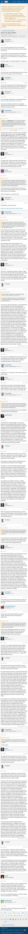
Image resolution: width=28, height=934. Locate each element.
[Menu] (2, 1)
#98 (26, 203)
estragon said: (5, 737)
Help (22, 930)
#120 (26, 906)
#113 (26, 642)
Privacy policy (17, 930)
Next (18, 913)
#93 (26, 82)
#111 (26, 597)
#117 (26, 771)
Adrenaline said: (5, 292)
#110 (26, 551)
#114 (26, 663)
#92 (26, 69)
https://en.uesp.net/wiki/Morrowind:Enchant (12, 208)
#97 (26, 175)
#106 (26, 420)
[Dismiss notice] (25, 5)
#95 (26, 115)
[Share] (24, 45)
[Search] (26, 1)
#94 (26, 97)
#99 (26, 217)
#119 (26, 881)
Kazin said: (4, 118)
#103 (26, 370)
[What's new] (23, 1)
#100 (26, 269)
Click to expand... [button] (14, 130)
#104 (26, 382)
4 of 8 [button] (14, 913)
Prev (10, 913)
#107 (26, 451)
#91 (26, 45)
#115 (26, 734)
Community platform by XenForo (12, 932)
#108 (26, 509)
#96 (26, 158)
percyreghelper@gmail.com (11, 19)
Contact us (3, 930)
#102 (26, 354)
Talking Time (4, 928)
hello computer (22, 36)
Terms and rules (10, 930)
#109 (26, 525)
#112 (26, 611)
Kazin (3, 34)
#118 (26, 847)
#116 (26, 753)
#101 (26, 289)
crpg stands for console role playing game (9, 36)
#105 (26, 398)
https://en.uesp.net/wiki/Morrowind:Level (11, 101)
